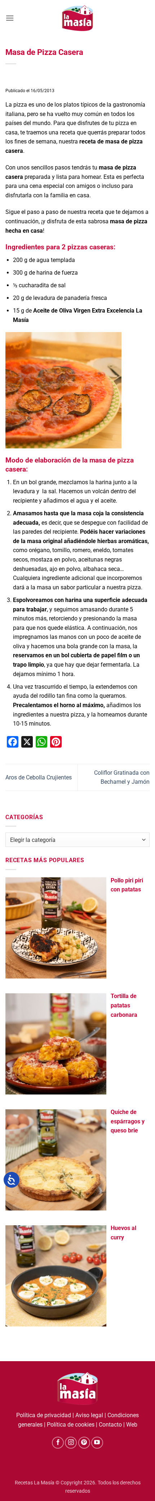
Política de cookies (70, 1424)
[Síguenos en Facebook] (58, 1443)
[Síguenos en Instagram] (71, 1443)
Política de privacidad (43, 1415)
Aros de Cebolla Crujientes (38, 777)
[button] (9, 18)
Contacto (110, 1424)
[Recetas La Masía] (77, 18)
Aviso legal (89, 1415)
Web (131, 1424)
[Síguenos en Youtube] (97, 1443)
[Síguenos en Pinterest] (84, 1443)
